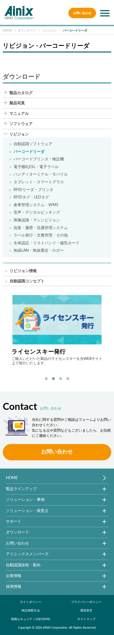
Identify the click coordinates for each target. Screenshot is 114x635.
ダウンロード (17, 532)
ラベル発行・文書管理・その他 (41, 235)
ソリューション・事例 (25, 500)
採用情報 (13, 586)
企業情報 (13, 576)
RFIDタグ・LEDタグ (31, 197)
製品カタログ (21, 93)
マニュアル (19, 114)
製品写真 (17, 103)
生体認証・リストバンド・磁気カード (46, 243)
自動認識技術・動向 (23, 565)
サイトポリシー (30, 602)
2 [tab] (53, 379)
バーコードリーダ (29, 152)
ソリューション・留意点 (27, 511)
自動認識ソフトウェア (33, 144)
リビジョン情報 (23, 271)
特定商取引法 (31, 610)
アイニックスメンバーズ (27, 554)
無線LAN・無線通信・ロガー (39, 251)
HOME (12, 478)
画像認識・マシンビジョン (37, 220)
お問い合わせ (82, 13)
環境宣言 (86, 610)
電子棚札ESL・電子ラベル (36, 167)
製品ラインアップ (21, 489)
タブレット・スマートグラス (39, 182)
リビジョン (19, 134)
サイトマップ (86, 619)
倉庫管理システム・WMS (36, 205)
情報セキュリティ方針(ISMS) (30, 619)
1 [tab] (46, 379)
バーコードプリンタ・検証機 (39, 159)
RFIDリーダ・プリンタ (33, 190)
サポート (13, 521)
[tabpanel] (57, 330)
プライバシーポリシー (86, 602)
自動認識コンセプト (27, 281)
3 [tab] (60, 379)
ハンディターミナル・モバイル (41, 174)
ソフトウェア (21, 124)
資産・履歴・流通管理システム (41, 228)
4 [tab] (68, 379)
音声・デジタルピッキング (37, 212)
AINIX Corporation (55, 627)
